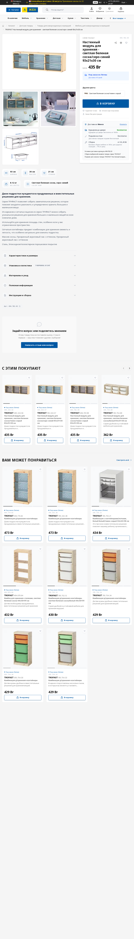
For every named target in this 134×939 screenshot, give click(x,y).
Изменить (123, 124)
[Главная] (3, 25)
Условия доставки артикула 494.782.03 (98, 151)
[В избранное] (126, 42)
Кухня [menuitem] (70, 18)
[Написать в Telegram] (104, 2)
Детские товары (26, 26)
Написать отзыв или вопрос (39, 345)
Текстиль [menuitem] (85, 18)
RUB (100, 2)
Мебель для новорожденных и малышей (92, 26)
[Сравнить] (121, 42)
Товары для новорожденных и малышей (54, 26)
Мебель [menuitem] (25, 18)
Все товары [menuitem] (118, 18)
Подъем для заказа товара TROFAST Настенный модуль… (105, 157)
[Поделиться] (115, 42)
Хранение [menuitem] (40, 18)
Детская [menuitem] (56, 18)
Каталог (12, 26)
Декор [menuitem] (99, 18)
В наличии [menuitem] (12, 18)
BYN (95, 2)
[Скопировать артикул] (20, 306)
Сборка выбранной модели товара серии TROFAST (103, 154)
